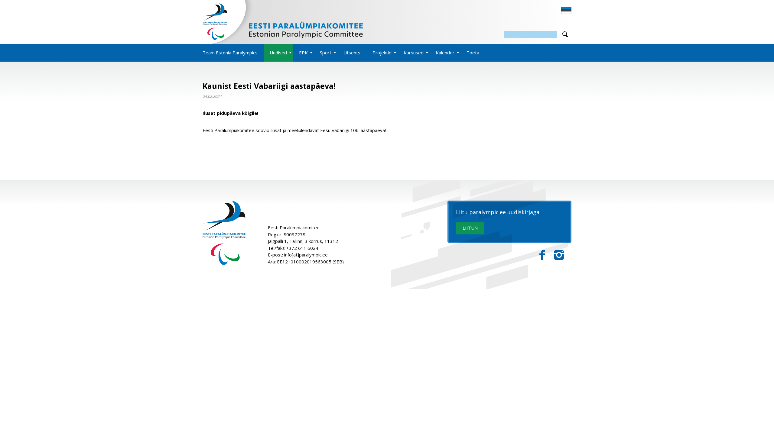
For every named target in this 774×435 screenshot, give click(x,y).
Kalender (445, 53)
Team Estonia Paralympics (230, 53)
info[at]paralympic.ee (306, 255)
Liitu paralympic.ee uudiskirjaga (497, 212)
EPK (303, 53)
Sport (325, 53)
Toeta (473, 53)
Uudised (278, 53)
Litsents (351, 53)
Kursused (414, 53)
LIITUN (470, 228)
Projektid (382, 53)
